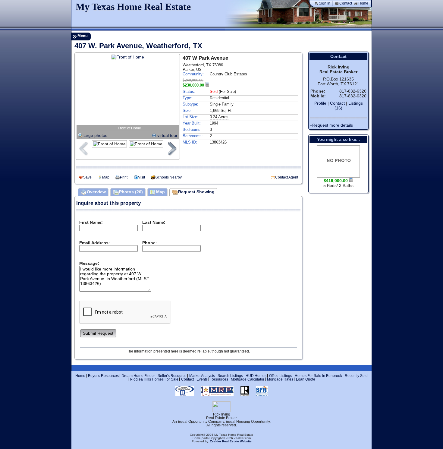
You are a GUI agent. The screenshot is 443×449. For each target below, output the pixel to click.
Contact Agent (286, 177)
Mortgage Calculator (247, 379)
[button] (98, 332)
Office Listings (280, 376)
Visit (141, 177)
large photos (95, 135)
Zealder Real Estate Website (231, 441)
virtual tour (167, 135)
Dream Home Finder (138, 376)
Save (87, 177)
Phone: (149, 242)
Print (123, 177)
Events (202, 379)
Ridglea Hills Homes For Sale (154, 379)
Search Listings (230, 376)
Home (363, 3)
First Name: (91, 222)
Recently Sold (356, 376)
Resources (219, 379)
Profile (320, 103)
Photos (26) (131, 191)
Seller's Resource (172, 376)
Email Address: (94, 242)
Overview (96, 191)
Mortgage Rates (280, 379)
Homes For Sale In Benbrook (318, 376)
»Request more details (331, 125)
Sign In (324, 3)
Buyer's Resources (103, 376)
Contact (345, 3)
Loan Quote (305, 379)
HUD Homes (256, 376)
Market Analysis (202, 376)
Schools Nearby (169, 177)
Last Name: (153, 222)
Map (105, 177)
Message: (89, 263)
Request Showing (196, 191)
